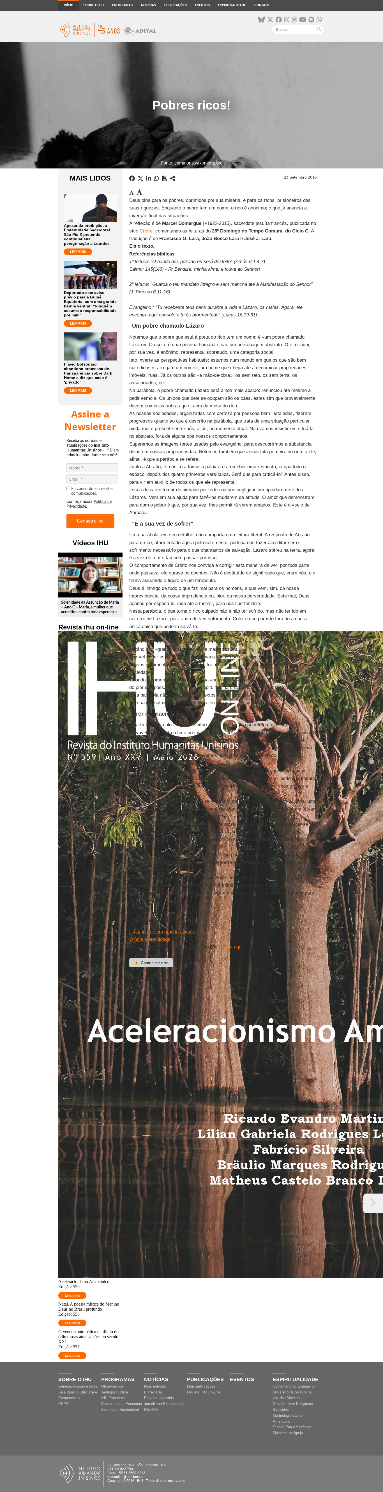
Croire (146, 231)
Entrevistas (153, 1392)
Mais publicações (201, 1386)
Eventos (202, 5)
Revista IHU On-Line (203, 1392)
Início (68, 5)
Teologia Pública (114, 1392)
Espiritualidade (232, 5)
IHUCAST (152, 1409)
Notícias (148, 5)
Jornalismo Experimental (164, 1404)
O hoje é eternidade (149, 939)
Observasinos (112, 1386)
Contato (261, 5)
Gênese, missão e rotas (77, 1386)
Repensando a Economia (121, 1404)
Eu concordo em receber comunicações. (92, 491)
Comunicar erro (151, 963)
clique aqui (231, 947)
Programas (122, 5)
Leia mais (72, 1295)
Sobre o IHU (93, 5)
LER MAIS (78, 252)
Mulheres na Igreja (288, 1433)
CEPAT (64, 1404)
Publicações (175, 5)
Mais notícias (155, 1386)
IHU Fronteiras (113, 1398)
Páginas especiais (159, 1398)
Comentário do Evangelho (294, 1386)
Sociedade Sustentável (120, 1409)
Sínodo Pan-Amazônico (292, 1427)
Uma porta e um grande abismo (162, 931)
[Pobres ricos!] (172, 178)
